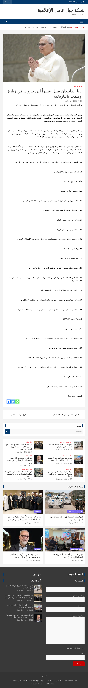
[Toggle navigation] (81, 21)
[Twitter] (13, 402)
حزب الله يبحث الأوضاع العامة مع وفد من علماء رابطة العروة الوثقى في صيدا (19, 446)
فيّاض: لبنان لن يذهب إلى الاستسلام (66, 415)
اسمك (82, 586)
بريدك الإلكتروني (79, 596)
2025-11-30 (77, 101)
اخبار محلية (78, 86)
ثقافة (23, 469)
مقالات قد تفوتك (75, 487)
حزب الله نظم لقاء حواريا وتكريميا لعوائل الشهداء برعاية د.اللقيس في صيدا (18, 474)
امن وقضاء (62, 442)
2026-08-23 (67, 450)
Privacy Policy (38, 681)
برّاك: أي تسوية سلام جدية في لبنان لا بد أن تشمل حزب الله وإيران (60, 474)
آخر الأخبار (36, 581)
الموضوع (81, 606)
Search (7, 431)
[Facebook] (9, 402)
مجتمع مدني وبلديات (66, 455)
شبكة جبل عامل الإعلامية (61, 10)
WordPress (51, 684)
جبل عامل (68, 101)
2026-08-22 (67, 463)
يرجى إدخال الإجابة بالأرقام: (75, 648)
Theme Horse (25, 681)
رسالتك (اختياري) (78, 616)
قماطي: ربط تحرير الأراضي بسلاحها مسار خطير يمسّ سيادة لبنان (19, 460)
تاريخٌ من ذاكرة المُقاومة (17, 415)
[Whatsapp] (17, 402)
